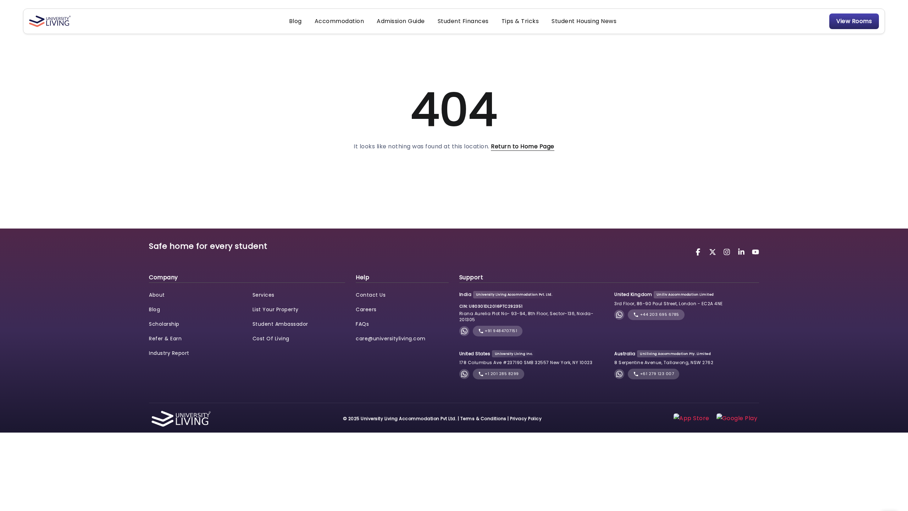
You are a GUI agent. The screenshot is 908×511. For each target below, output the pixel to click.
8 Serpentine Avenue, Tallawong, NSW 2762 (663, 362)
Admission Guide (401, 21)
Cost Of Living (271, 338)
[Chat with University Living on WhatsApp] (464, 331)
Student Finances (463, 21)
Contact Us (371, 294)
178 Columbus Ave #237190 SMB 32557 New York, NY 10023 (526, 362)
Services (264, 294)
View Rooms (854, 21)
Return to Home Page (522, 146)
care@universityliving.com (391, 338)
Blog (295, 21)
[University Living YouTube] (755, 251)
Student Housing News (584, 21)
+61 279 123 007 (656, 374)
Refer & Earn (165, 338)
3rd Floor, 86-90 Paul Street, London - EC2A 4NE (668, 304)
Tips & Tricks (520, 21)
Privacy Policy (526, 419)
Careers (366, 309)
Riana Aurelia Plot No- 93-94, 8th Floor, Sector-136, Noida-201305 (526, 317)
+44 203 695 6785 (659, 314)
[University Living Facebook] (699, 251)
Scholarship (164, 324)
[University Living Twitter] (713, 251)
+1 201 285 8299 (501, 374)
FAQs (362, 324)
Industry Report (169, 353)
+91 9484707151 (500, 331)
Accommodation (339, 21)
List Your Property (276, 309)
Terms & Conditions (483, 419)
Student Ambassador (280, 324)
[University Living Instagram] (727, 251)
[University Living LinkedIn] (742, 251)
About (157, 294)
